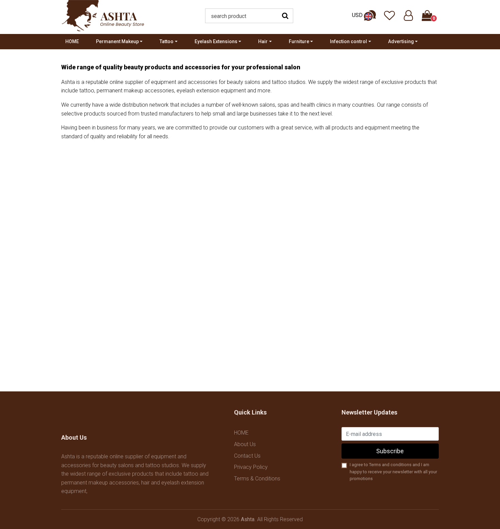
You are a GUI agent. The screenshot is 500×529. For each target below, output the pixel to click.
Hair (263, 41)
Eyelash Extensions (216, 41)
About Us (245, 444)
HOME (72, 41)
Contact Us (247, 456)
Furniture (299, 41)
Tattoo (166, 41)
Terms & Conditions (257, 478)
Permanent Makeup (117, 41)
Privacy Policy (251, 467)
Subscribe (390, 451)
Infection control (348, 41)
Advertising (401, 41)
